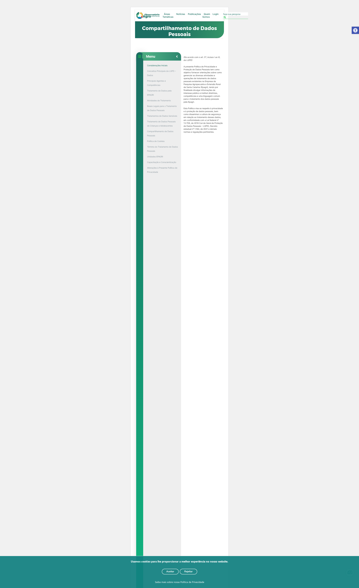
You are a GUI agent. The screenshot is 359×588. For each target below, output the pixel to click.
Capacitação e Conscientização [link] (161, 162)
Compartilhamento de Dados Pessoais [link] (160, 133)
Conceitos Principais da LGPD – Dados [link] (161, 73)
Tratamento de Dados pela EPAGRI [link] (159, 92)
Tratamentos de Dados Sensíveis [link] (162, 116)
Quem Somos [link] (206, 15)
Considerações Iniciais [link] (157, 65)
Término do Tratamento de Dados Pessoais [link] (162, 149)
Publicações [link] (194, 14)
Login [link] (216, 14)
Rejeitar (188, 571)
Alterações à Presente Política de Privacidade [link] (162, 170)
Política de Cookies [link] (155, 141)
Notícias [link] (180, 14)
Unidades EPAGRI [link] (155, 156)
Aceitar (170, 571)
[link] (355, 30)
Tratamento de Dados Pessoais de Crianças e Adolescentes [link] (161, 123)
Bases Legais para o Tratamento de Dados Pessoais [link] (162, 108)
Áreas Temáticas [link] (168, 15)
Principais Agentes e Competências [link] (156, 83)
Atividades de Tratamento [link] (159, 100)
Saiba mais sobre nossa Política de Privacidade (179, 582)
